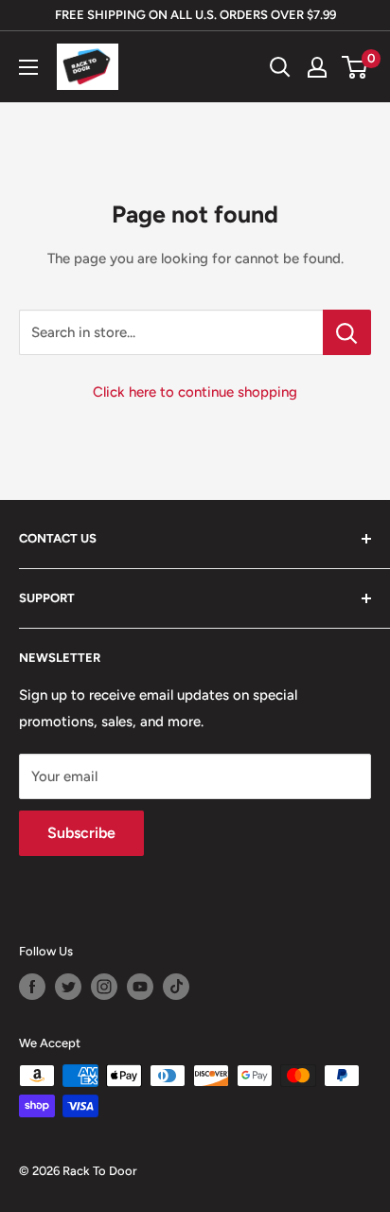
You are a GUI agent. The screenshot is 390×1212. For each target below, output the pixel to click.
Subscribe (81, 833)
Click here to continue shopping (195, 392)
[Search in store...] (347, 332)
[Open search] (280, 67)
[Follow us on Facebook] (32, 986)
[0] (355, 67)
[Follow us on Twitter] (68, 986)
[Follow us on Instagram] (104, 986)
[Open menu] (28, 67)
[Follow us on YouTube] (140, 986)
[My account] (317, 67)
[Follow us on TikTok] (176, 986)
